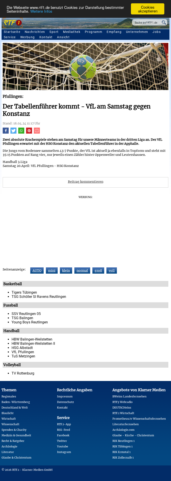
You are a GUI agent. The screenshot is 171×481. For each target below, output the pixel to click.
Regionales (9, 396)
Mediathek (71, 32)
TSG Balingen (22, 318)
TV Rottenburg (23, 373)
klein (66, 271)
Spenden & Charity (14, 429)
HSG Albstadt (22, 348)
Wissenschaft (10, 424)
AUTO (37, 271)
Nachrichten (35, 32)
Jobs (157, 32)
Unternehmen (137, 32)
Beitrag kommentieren (85, 182)
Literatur (8, 452)
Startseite (12, 32)
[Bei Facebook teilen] (6, 132)
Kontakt (46, 37)
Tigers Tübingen (24, 292)
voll (112, 271)
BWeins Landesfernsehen (129, 396)
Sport (54, 32)
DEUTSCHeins (121, 407)
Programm (93, 32)
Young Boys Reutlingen (30, 322)
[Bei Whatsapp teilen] (21, 132)
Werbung (27, 37)
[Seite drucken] (37, 132)
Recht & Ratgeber (13, 441)
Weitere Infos (41, 11)
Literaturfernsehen (125, 424)
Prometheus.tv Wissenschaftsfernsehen (139, 418)
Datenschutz (65, 402)
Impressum (65, 396)
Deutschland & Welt (15, 407)
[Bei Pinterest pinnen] (29, 132)
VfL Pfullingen (23, 352)
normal (82, 271)
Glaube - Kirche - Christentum (133, 435)
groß (98, 271)
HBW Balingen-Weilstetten (32, 339)
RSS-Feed (63, 429)
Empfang (114, 32)
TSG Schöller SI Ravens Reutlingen (39, 297)
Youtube (62, 446)
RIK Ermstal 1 (121, 452)
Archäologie (9, 446)
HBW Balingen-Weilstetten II (33, 343)
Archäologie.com (123, 429)
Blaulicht (8, 413)
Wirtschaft (9, 418)
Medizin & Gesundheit (16, 435)
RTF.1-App (64, 424)
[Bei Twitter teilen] (13, 132)
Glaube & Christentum (16, 457)
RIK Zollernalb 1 (123, 457)
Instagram (64, 452)
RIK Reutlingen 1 (123, 441)
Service (10, 37)
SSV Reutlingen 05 (26, 314)
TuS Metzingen (23, 356)
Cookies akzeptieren (147, 9)
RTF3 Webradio (122, 402)
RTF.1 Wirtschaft (123, 413)
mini (51, 271)
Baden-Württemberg (16, 402)
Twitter (62, 441)
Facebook (63, 435)
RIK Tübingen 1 (122, 446)
